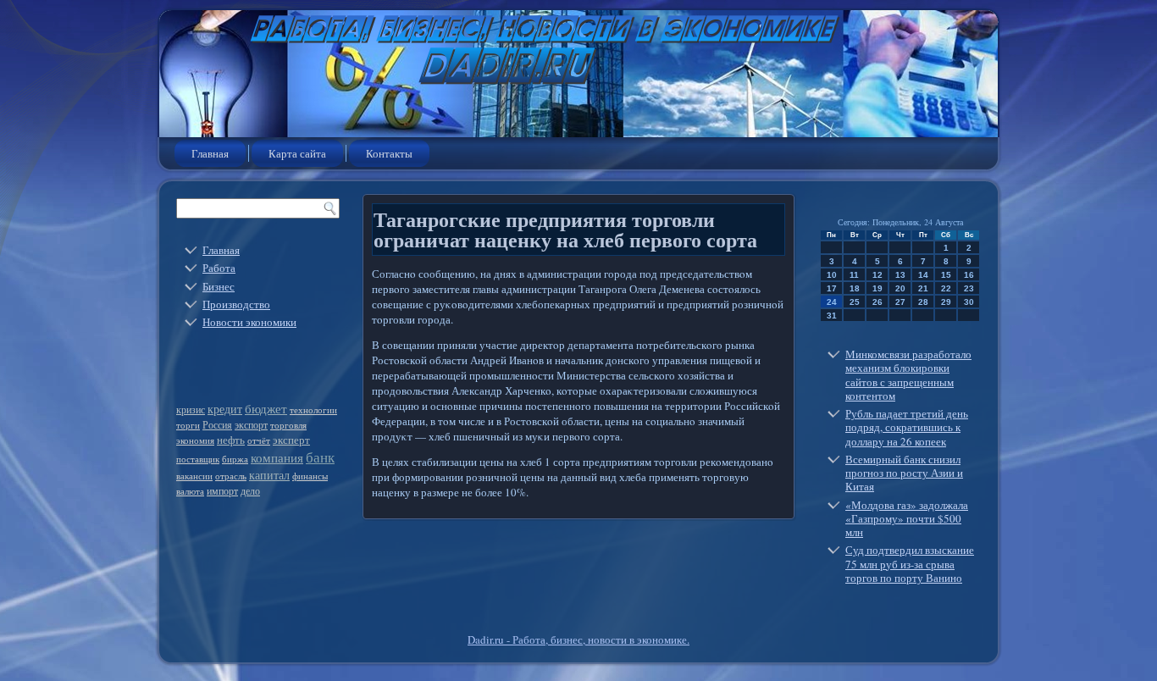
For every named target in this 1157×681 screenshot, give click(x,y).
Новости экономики (249, 321)
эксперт (291, 439)
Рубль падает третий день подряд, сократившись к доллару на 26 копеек (906, 427)
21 (923, 288)
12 (877, 275)
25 (855, 302)
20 (900, 288)
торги (188, 425)
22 (946, 288)
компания (277, 457)
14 (923, 275)
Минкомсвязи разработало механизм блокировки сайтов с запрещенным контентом (908, 374)
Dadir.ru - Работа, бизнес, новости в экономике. (578, 639)
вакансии (194, 476)
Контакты (389, 153)
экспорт (251, 424)
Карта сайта (297, 153)
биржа (235, 459)
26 (877, 302)
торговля (288, 425)
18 (855, 288)
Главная (210, 153)
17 (832, 288)
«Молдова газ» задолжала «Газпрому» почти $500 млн (906, 518)
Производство (236, 304)
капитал (269, 475)
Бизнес (218, 286)
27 (900, 302)
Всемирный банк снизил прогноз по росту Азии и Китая (904, 473)
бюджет (266, 408)
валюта (190, 491)
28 (923, 302)
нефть (231, 439)
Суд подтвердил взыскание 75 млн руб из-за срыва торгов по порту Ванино (909, 563)
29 (946, 302)
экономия (195, 440)
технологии (313, 410)
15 (946, 275)
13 (900, 275)
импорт (222, 490)
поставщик (197, 459)
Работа (218, 267)
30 (969, 302)
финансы (310, 476)
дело (250, 490)
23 (969, 288)
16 (969, 275)
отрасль (230, 476)
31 (832, 315)
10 (832, 275)
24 (832, 302)
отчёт (258, 440)
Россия (217, 424)
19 (877, 288)
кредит (225, 409)
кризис (190, 409)
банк (320, 457)
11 (854, 275)
